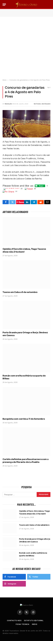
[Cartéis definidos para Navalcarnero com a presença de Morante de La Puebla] (26, 441)
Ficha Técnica (22, 624)
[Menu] (4, 5)
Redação (8, 104)
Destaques (46, 104)
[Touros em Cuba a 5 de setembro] (26, 274)
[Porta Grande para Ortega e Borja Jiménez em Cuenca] (26, 315)
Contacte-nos (14, 620)
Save (21, 202)
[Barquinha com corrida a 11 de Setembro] (26, 401)
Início (5, 80)
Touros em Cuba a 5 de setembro (20, 292)
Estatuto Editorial (33, 620)
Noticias (37, 104)
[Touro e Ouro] (26, 4)
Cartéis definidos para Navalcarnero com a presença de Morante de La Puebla (25, 460)
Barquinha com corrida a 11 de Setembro (24, 419)
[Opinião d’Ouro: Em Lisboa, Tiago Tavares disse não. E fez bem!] (26, 231)
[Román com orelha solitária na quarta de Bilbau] (26, 358)
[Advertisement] (26, 48)
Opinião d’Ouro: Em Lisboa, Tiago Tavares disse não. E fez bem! (24, 250)
